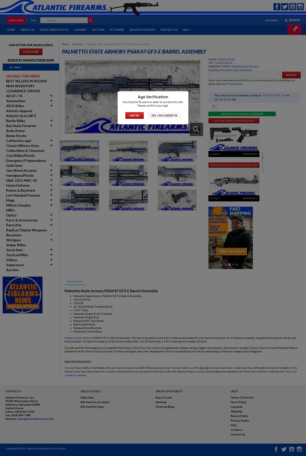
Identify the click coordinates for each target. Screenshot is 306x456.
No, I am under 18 (164, 115)
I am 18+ (134, 115)
